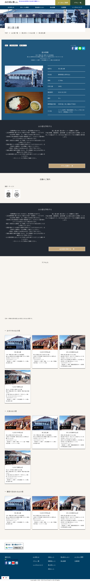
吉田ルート (51, 557)
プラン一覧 (77, 3)
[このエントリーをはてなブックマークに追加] (83, 47)
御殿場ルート (52, 561)
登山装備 (52, 7)
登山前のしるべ (39, 7)
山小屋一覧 (14, 33)
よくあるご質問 (63, 3)
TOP (6, 33)
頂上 (6, 45)
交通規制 (63, 7)
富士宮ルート (23, 45)
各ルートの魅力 (24, 7)
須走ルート (51, 569)
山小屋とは (11, 7)
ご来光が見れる (13, 45)
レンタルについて (77, 7)
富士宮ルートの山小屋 (28, 33)
